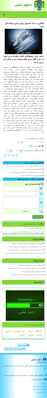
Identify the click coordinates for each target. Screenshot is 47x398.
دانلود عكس (23, 4)
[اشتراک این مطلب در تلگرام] (16, 155)
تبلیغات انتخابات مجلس (36, 228)
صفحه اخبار (22, 345)
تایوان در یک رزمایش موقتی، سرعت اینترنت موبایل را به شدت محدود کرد (24, 166)
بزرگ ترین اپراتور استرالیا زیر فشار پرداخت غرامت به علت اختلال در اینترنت (24, 253)
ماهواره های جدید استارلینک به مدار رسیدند (32, 175)
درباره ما (43, 383)
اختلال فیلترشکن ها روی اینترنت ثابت (33, 169)
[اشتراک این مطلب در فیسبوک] (13, 155)
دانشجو (8, 331)
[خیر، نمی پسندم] (11, 150)
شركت (30, 331)
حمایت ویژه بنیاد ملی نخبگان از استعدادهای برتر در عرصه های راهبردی (26, 250)
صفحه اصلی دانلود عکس (14, 349)
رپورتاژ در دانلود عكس (39, 389)
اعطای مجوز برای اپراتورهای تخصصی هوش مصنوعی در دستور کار (28, 243)
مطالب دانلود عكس (41, 392)
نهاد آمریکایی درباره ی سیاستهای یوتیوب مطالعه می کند (30, 265)
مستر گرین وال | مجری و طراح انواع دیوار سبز (29, 232)
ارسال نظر (37, 217)
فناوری (30, 335)
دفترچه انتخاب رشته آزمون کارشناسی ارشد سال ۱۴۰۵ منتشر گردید (27, 274)
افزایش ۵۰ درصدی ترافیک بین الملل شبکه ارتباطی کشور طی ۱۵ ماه (26, 172)
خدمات (39, 335)
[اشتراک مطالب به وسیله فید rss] (5, 155)
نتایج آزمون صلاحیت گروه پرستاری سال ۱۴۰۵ (32, 271)
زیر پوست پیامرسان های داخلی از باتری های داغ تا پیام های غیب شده (27, 247)
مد (31, 146)
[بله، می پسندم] (21, 150)
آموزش (17, 331)
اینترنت (22, 335)
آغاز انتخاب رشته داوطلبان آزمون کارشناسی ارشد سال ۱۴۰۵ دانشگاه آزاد (26, 268)
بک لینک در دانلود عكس (39, 386)
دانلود (33, 67)
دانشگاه (39, 331)
